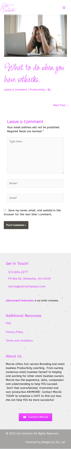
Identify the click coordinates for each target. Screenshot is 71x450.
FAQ (8, 323)
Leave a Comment (15, 89)
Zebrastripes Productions (19, 300)
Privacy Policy (14, 332)
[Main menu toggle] (64, 7)
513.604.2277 (18, 272)
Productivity (37, 89)
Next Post (61, 105)
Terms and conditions (19, 340)
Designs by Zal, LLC (53, 442)
